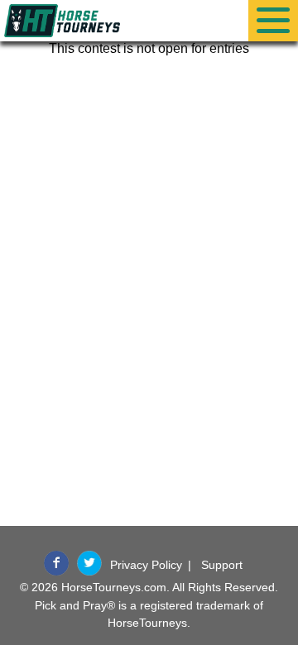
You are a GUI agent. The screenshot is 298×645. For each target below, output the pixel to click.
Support (222, 564)
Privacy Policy (146, 564)
